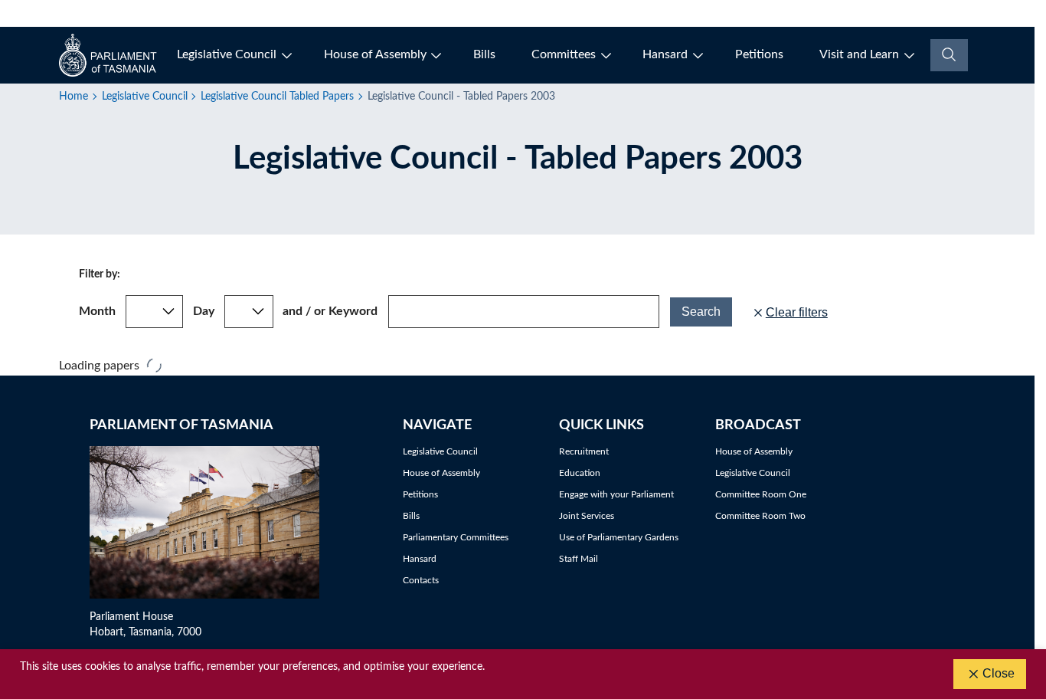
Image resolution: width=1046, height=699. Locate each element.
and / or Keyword (330, 311)
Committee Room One (760, 494)
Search (701, 311)
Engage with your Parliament (616, 494)
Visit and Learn (859, 54)
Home (73, 96)
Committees (563, 54)
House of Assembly (375, 54)
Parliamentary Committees (455, 537)
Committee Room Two (760, 515)
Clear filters (797, 312)
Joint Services (586, 515)
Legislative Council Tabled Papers (277, 96)
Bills (484, 54)
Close (998, 673)
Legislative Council (226, 54)
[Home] (109, 55)
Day (203, 311)
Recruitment (584, 451)
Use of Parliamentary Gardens (618, 537)
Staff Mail (578, 558)
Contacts (421, 580)
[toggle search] (949, 55)
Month (97, 311)
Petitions (759, 54)
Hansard (665, 54)
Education (579, 472)
